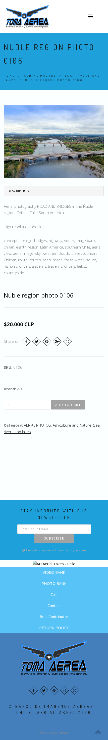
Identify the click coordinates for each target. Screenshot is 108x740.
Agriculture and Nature (72, 425)
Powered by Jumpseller (54, 732)
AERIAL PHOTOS (40, 75)
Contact (54, 605)
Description (18, 191)
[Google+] (57, 341)
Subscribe (54, 538)
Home (9, 75)
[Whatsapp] (75, 690)
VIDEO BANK (54, 572)
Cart (54, 594)
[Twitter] (36, 341)
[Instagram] (64, 690)
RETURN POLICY (54, 627)
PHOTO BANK (54, 583)
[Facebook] (26, 341)
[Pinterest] (47, 341)
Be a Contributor (54, 616)
